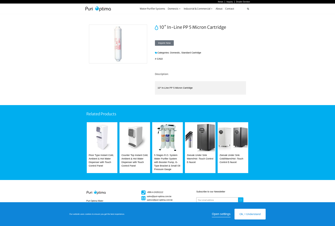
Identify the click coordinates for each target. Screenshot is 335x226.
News (220, 2)
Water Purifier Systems (152, 8)
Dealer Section (243, 2)
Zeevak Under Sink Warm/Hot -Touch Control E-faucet (200, 159)
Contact (229, 8)
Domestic (173, 8)
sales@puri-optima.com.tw (159, 196)
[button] (248, 9)
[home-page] (98, 9)
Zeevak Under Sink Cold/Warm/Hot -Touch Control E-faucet (231, 159)
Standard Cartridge (191, 52)
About (219, 8)
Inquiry (230, 2)
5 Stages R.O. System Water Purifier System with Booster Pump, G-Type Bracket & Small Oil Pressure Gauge (167, 162)
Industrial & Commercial (197, 8)
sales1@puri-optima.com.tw (160, 200)
